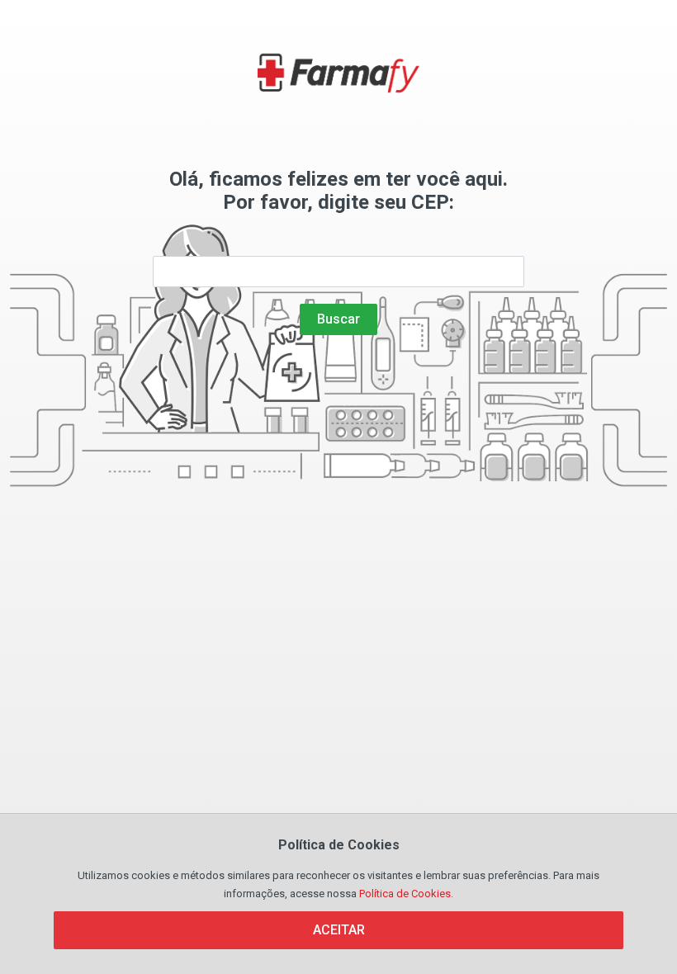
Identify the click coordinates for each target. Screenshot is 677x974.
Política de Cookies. (406, 893)
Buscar (338, 319)
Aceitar (339, 930)
